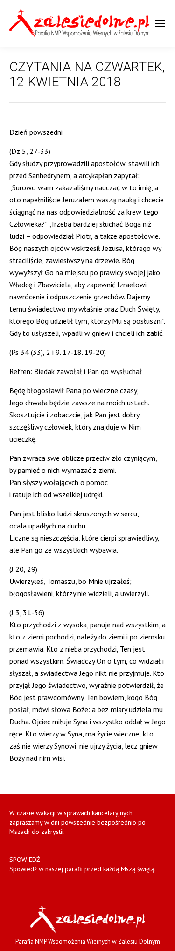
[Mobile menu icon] (160, 23)
